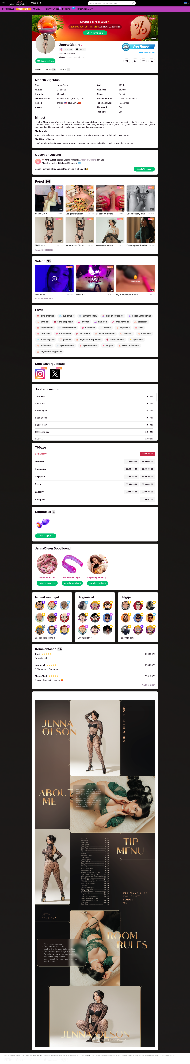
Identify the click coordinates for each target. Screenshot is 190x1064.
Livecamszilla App (85, 9)
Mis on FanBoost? (147, 52)
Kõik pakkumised (52, 9)
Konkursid (67, 9)
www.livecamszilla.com (34, 1055)
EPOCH (78, 1055)
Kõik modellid (8, 9)
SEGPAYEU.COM (88, 1055)
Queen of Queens (88, 160)
